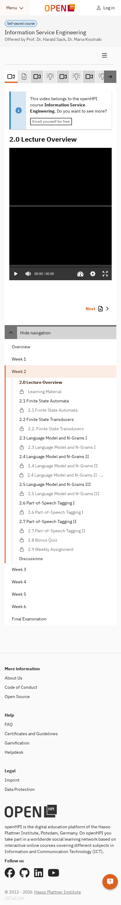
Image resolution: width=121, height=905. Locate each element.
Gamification (17, 743)
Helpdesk (14, 752)
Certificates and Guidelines (31, 733)
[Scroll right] (110, 77)
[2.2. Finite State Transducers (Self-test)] (76, 77)
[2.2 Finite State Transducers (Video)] (63, 77)
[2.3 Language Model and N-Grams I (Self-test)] (102, 77)
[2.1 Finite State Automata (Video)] (37, 77)
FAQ (9, 724)
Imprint (12, 780)
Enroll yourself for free (51, 121)
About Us (13, 678)
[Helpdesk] (110, 882)
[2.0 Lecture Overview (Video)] (11, 77)
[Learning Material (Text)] (24, 77)
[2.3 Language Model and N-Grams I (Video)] (89, 77)
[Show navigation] (59, 55)
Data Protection (20, 789)
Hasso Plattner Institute (57, 892)
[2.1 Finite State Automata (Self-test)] (50, 77)
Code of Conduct (21, 687)
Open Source (17, 696)
